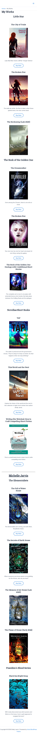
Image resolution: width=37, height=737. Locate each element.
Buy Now (18, 65)
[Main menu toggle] (33, 3)
